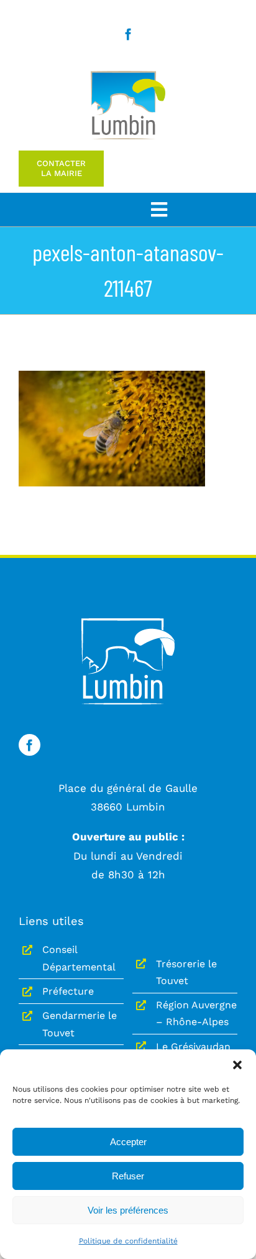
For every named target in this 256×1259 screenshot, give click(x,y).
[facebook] (128, 34)
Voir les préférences (128, 1210)
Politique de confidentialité (128, 1241)
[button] (237, 1065)
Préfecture (68, 991)
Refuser (128, 1176)
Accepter (128, 1141)
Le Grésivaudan (193, 1046)
